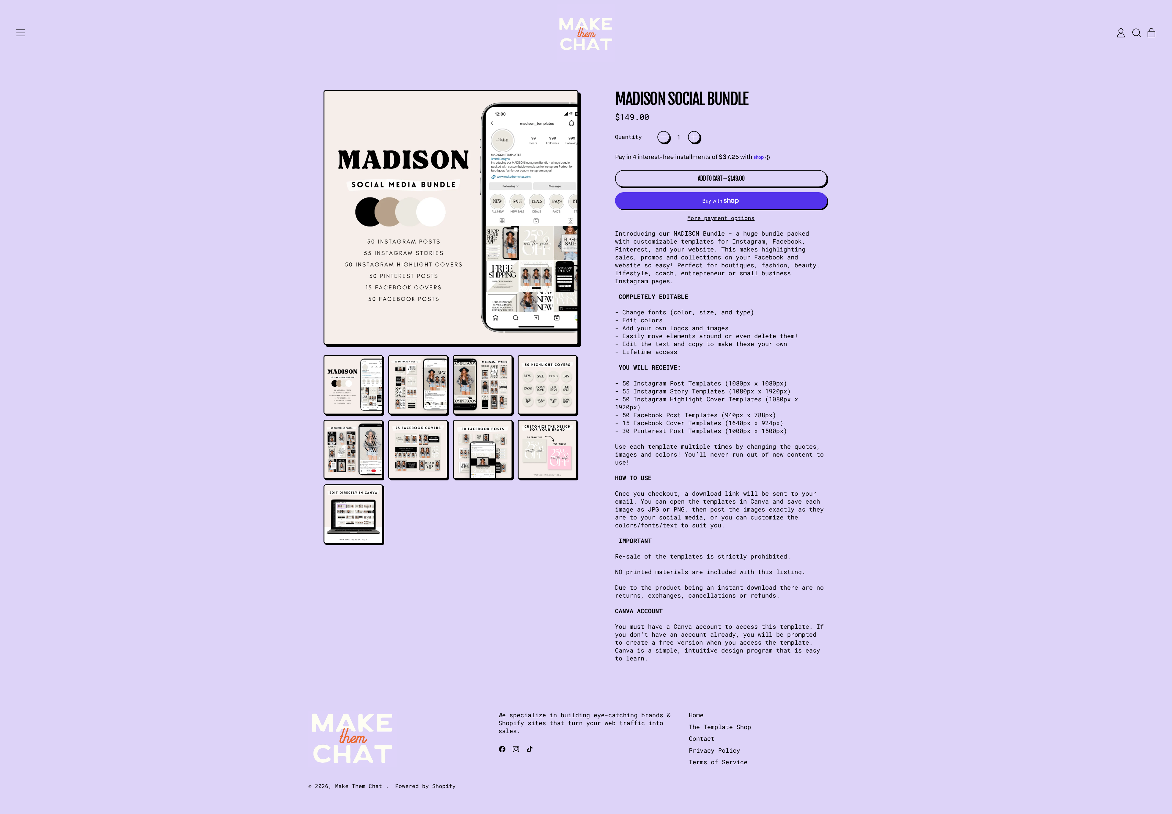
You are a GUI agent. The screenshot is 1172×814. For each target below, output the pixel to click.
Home (696, 715)
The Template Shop (720, 727)
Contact (701, 738)
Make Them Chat (360, 786)
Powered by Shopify (425, 786)
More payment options (720, 218)
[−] (663, 137)
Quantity (628, 136)
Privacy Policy (714, 750)
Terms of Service (718, 762)
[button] (1136, 32)
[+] (694, 137)
